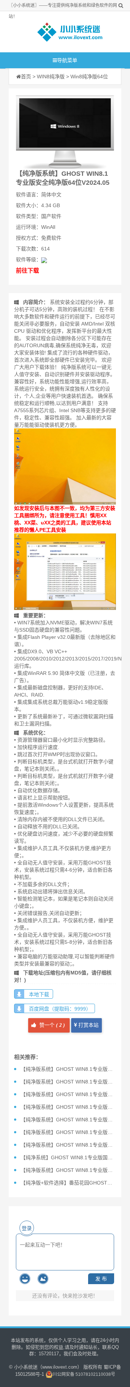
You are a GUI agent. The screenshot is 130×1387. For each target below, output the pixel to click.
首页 (26, 76)
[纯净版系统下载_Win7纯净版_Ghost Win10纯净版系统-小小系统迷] (70, 33)
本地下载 (39, 994)
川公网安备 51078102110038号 (84, 1374)
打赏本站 (88, 1025)
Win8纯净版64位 (89, 76)
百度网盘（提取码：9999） (60, 1009)
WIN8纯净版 (51, 76)
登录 (27, 1228)
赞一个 (51, 1025)
